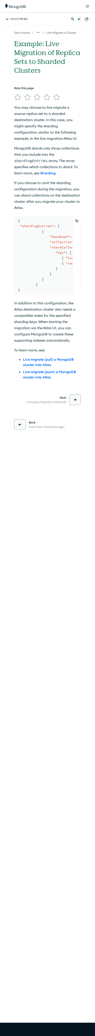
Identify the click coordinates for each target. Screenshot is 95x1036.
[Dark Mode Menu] (87, 19)
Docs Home (22, 32)
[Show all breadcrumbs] (38, 32)
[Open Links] (87, 6)
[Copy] (77, 221)
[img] (17, 97)
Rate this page (24, 88)
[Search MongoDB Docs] (73, 19)
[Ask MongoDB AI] (79, 19)
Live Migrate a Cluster (61, 32)
